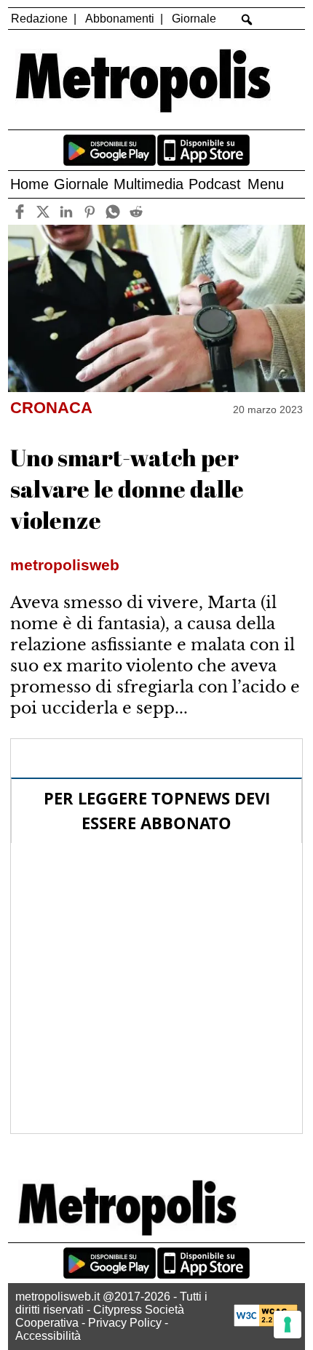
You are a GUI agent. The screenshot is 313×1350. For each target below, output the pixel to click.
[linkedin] (65, 211)
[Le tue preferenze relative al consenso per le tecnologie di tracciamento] (287, 1324)
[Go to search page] (247, 19)
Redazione (39, 18)
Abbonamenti (119, 18)
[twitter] (42, 211)
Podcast (215, 184)
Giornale (194, 18)
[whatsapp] (112, 211)
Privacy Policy (125, 1323)
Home (29, 184)
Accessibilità (48, 1336)
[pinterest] (89, 211)
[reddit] (135, 211)
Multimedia (148, 184)
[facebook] (19, 211)
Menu (265, 184)
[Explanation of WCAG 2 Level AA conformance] (266, 1323)
